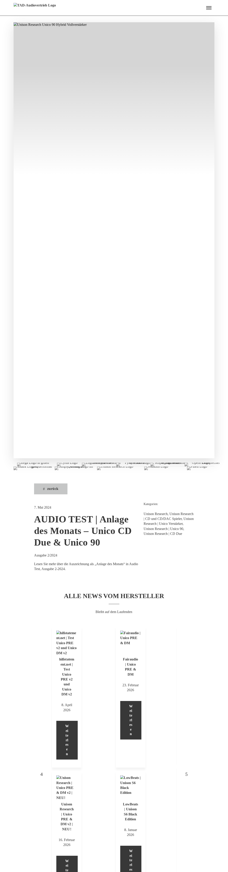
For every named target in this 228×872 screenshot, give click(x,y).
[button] (208, 8)
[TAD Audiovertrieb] (35, 8)
